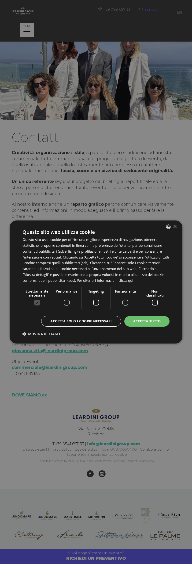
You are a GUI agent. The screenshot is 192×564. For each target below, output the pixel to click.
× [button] (175, 226)
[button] (41, 333)
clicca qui (125, 280)
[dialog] (96, 282)
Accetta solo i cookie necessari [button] (81, 321)
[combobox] (168, 226)
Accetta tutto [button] (147, 321)
